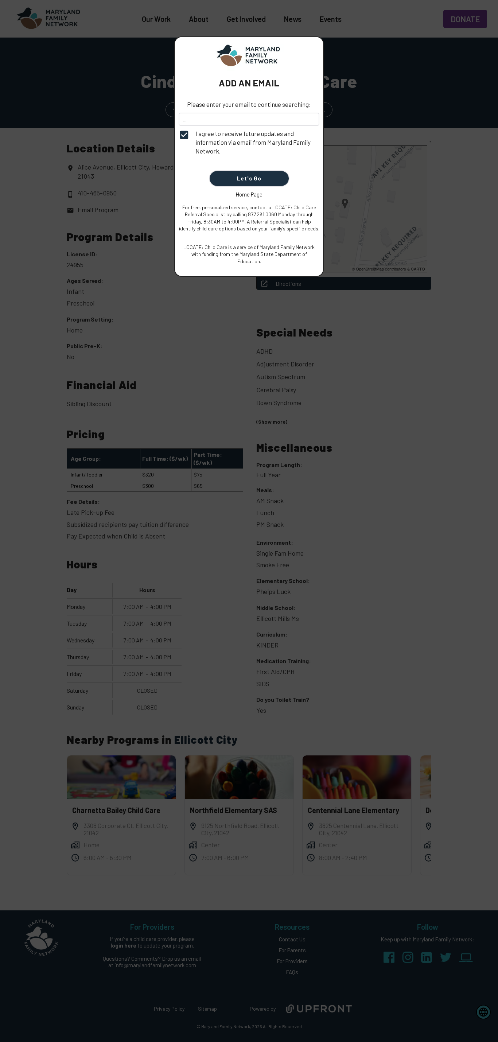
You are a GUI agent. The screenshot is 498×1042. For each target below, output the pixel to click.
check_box (184, 134)
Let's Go (249, 178)
